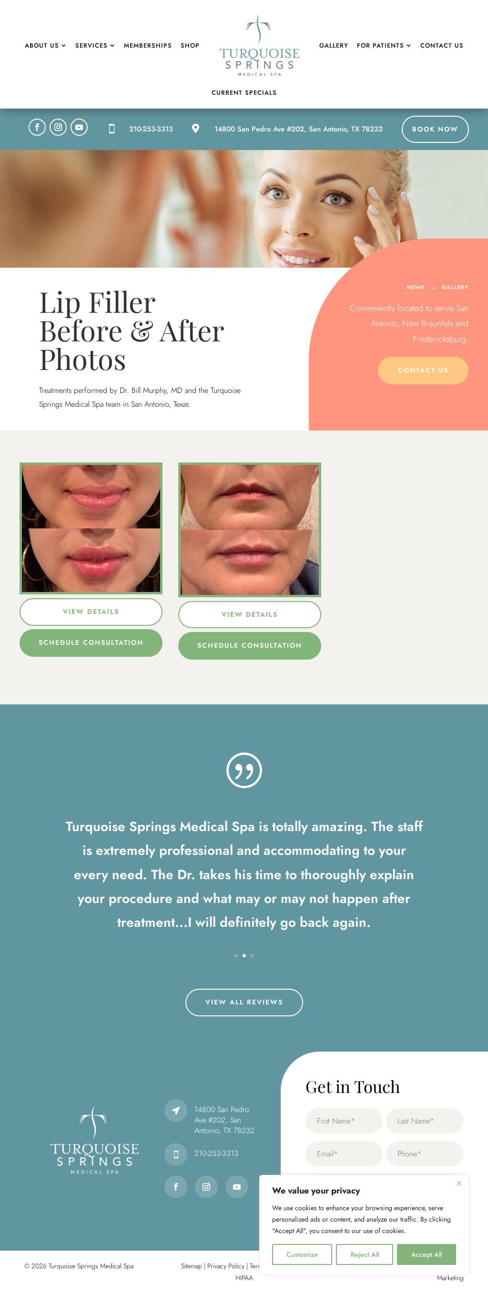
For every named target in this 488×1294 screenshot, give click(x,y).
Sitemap (191, 1266)
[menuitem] (45, 45)
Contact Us (423, 370)
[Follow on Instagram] (58, 127)
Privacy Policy (225, 1266)
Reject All (365, 1254)
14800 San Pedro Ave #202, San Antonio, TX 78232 (298, 129)
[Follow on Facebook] (37, 127)
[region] (364, 1225)
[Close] (459, 1183)
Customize (302, 1254)
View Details (91, 611)
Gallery (455, 287)
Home (416, 287)
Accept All (426, 1254)
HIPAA (244, 1278)
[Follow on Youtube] (79, 127)
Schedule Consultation (91, 642)
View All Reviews (244, 1002)
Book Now (435, 129)
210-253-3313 (151, 129)
